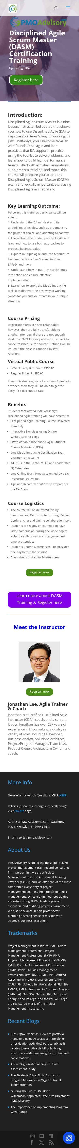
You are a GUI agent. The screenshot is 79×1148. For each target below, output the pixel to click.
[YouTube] (42, 1136)
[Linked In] (51, 1136)
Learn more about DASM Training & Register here (39, 599)
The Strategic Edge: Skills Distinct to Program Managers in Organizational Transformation (36, 1080)
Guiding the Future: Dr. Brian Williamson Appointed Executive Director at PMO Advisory (40, 1096)
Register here (26, 80)
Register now (39, 572)
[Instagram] (32, 1136)
